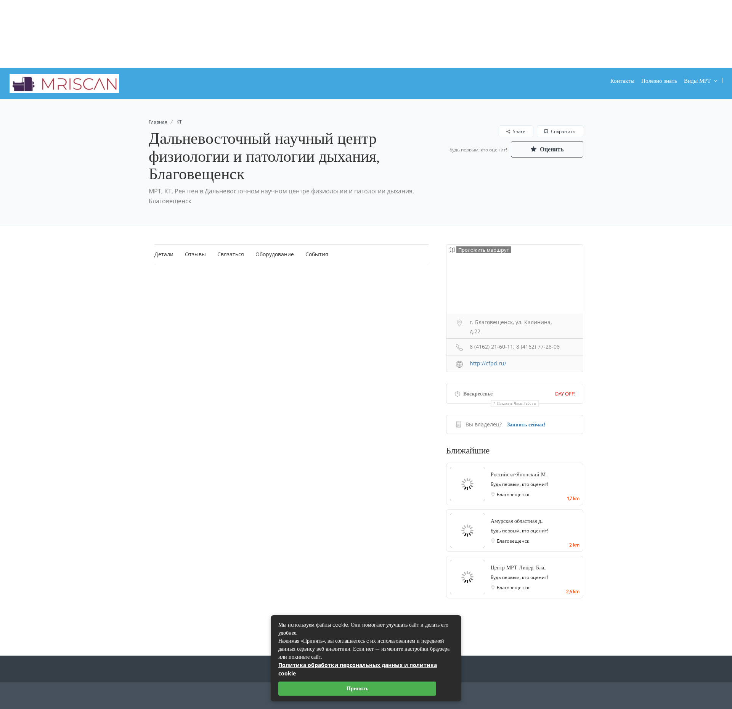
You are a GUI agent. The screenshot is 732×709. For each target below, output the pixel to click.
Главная (158, 122)
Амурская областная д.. (517, 521)
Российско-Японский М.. (519, 474)
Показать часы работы (516, 403)
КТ (179, 122)
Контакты (622, 80)
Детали (163, 254)
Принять (357, 688)
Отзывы (195, 254)
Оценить (550, 149)
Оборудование (274, 254)
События (316, 254)
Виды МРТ (697, 80)
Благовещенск (513, 494)
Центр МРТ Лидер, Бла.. (518, 567)
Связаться (230, 254)
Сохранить (562, 131)
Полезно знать (659, 80)
